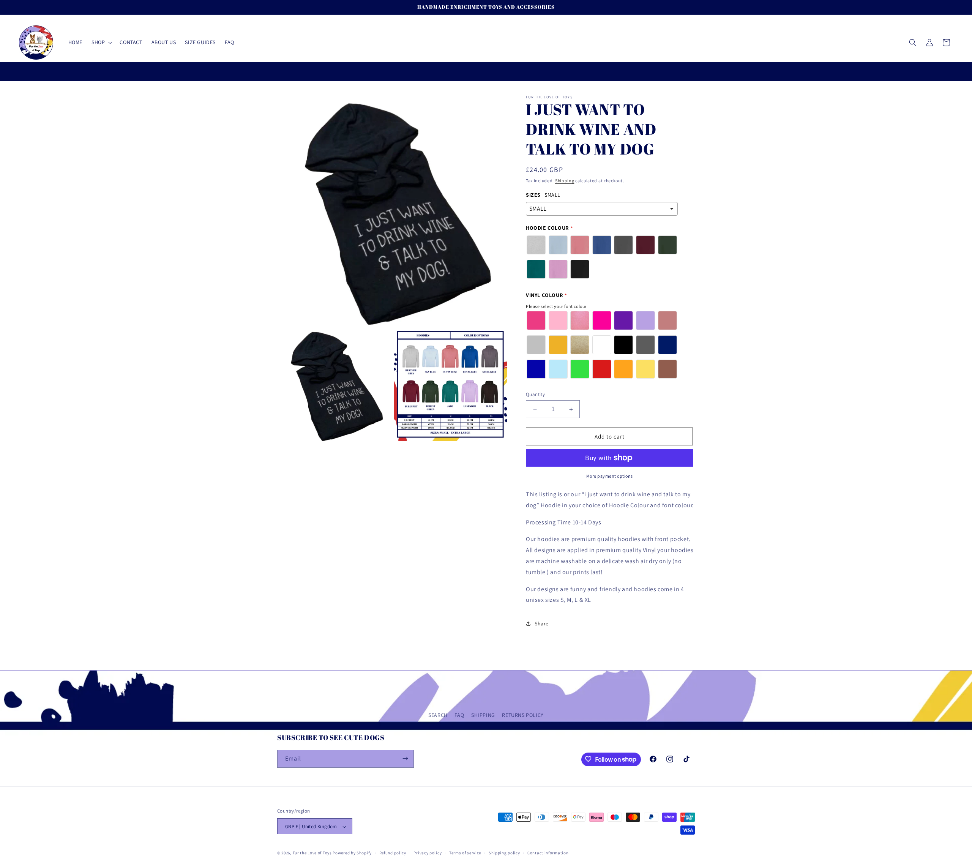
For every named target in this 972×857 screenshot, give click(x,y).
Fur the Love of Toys (313, 853)
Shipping (564, 180)
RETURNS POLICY (522, 715)
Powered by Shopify (352, 853)
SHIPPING (483, 715)
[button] (101, 42)
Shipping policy (504, 852)
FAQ (459, 715)
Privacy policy (427, 852)
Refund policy (392, 852)
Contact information (547, 852)
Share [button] (542, 623)
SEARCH (438, 715)
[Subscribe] (405, 758)
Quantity (535, 394)
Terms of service (465, 852)
